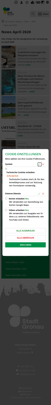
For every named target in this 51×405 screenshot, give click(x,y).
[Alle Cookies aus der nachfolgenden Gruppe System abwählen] (43, 164)
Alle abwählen (25, 237)
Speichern (25, 244)
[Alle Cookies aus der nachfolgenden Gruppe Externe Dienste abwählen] (43, 194)
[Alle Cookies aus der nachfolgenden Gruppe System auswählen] (39, 164)
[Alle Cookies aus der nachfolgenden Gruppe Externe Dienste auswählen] (39, 194)
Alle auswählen (25, 230)
